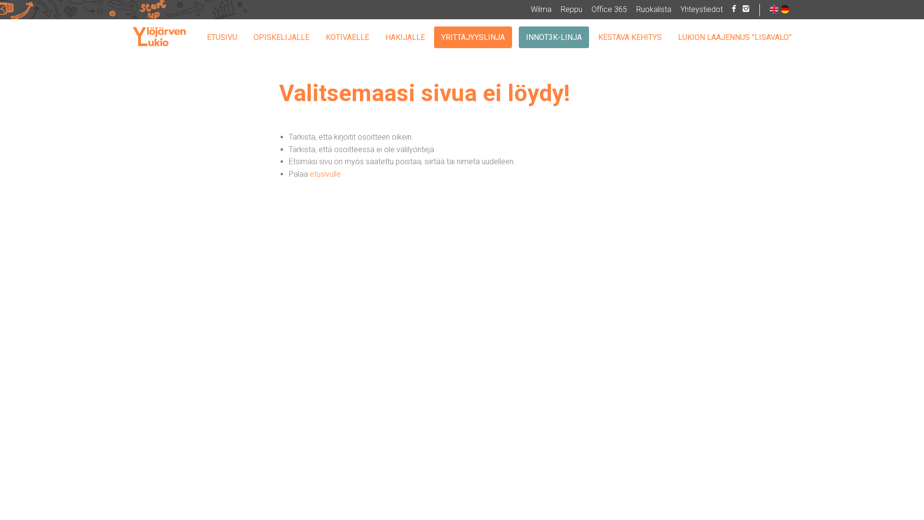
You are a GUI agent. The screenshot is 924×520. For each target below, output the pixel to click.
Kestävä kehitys (630, 37)
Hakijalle (405, 37)
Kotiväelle (347, 37)
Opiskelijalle (281, 37)
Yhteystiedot (701, 9)
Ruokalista (653, 9)
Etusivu (222, 37)
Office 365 (609, 9)
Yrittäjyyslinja (473, 37)
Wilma (541, 9)
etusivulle (325, 174)
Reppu (571, 9)
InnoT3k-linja (554, 37)
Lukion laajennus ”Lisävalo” (735, 37)
